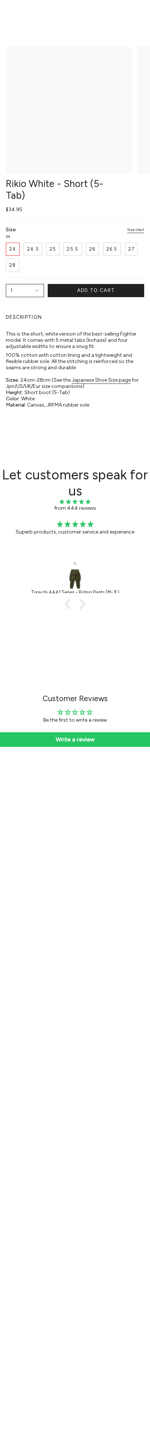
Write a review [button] (75, 739)
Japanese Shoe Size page (101, 380)
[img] (75, 502)
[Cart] (139, 13)
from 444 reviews (75, 508)
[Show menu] (9, 13)
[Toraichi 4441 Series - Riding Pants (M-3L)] (75, 579)
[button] (69, 604)
